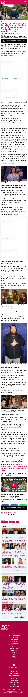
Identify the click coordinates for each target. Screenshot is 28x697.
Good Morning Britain (14, 635)
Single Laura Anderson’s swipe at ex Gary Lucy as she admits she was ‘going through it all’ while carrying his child (8, 599)
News (14, 632)
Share (5, 37)
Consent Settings (14, 682)
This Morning (14, 637)
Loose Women (14, 639)
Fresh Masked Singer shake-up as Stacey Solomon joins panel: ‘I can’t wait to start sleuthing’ (20, 567)
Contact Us (14, 679)
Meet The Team (14, 673)
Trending (14, 656)
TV (1, 21)
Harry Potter (7, 107)
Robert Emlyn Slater (9, 35)
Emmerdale (14, 652)
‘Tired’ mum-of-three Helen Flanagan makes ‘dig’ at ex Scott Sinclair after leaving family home (7, 613)
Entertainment (4, 522)
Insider (14, 660)
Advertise (14, 677)
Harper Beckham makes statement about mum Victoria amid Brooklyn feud (20, 599)
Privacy (14, 684)
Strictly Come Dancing (14, 645)
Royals (14, 654)
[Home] (3, 2)
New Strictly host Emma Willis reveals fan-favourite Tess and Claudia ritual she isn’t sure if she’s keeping (7, 552)
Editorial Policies (14, 675)
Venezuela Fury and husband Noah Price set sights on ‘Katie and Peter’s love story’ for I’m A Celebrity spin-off (20, 537)
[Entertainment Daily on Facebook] (14, 664)
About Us (14, 671)
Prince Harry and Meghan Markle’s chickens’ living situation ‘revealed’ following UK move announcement (7, 586)
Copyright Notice (14, 686)
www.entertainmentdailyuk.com (11, 689)
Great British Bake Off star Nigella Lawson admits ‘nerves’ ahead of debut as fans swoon (8, 567)
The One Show (19, 207)
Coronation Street (14, 648)
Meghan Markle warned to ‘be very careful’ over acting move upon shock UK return (20, 585)
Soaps (14, 647)
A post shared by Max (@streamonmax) (14, 97)
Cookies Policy (14, 680)
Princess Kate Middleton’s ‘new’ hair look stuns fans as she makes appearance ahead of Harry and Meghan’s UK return (19, 614)
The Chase (14, 641)
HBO (2, 53)
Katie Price (14, 658)
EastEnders (14, 650)
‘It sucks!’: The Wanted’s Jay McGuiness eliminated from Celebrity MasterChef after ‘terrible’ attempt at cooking (20, 553)
